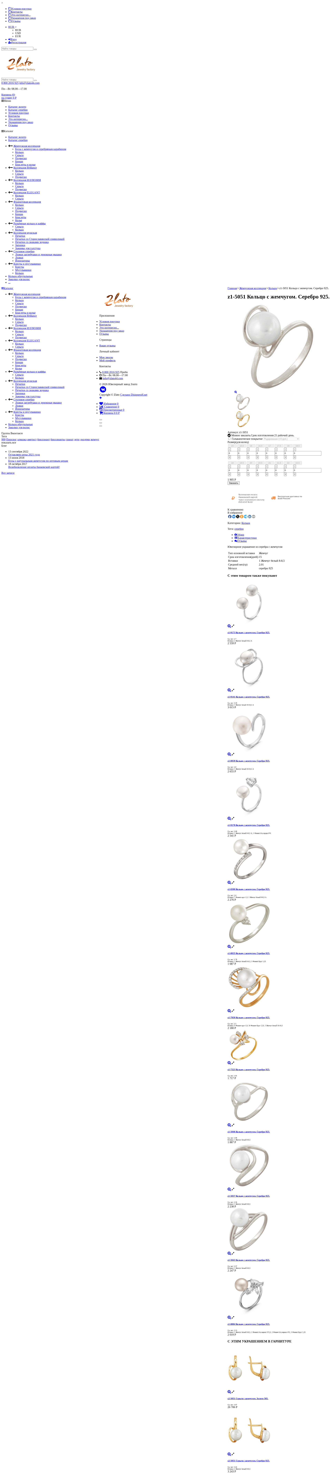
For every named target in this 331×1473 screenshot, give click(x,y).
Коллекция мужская (25, 232)
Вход (14, 39)
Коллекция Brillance (25, 167)
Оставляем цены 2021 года (24, 454)
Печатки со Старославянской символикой (39, 239)
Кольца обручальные (20, 276)
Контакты (17, 11)
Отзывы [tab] (242, 540)
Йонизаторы (22, 260)
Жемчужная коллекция (26, 146)
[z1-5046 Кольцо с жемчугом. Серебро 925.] (279, 1102)
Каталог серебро (18, 109)
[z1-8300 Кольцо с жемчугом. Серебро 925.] (279, 859)
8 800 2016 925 (10, 82)
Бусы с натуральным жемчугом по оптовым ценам (38, 460)
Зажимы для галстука (27, 248)
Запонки (20, 245)
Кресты (19, 266)
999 (3, 439)
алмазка (22, 439)
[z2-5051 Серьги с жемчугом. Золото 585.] (279, 1368)
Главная (232, 288)
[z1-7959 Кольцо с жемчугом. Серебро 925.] (279, 987)
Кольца (19, 152)
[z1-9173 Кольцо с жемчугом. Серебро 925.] (279, 602)
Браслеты (20, 217)
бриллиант (43, 439)
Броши (19, 161)
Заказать (233, 483)
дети (76, 439)
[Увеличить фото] (229, 625)
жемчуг (95, 439)
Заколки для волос (19, 279)
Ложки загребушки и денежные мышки (38, 254)
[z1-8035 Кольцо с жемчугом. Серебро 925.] (279, 923)
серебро (239, 528)
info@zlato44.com (29, 82)
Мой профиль (107, 360)
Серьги (19, 155)
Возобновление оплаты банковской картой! (34, 467)
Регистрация (18, 42)
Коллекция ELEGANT (26, 192)
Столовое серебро (23, 251)
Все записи (7, 472)
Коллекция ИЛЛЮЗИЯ (27, 180)
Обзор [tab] (240, 534)
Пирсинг (11, 439)
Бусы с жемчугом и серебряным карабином (40, 149)
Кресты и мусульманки (27, 263)
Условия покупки (21, 8)
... (9, 282)
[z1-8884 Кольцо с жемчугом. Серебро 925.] (279, 1294)
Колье (18, 220)
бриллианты (58, 439)
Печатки (20, 235)
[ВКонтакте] (103, 389)
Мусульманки (23, 270)
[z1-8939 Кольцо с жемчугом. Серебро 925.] (279, 731)
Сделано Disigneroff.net (133, 394)
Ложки (19, 257)
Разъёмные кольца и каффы (29, 223)
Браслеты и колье (25, 164)
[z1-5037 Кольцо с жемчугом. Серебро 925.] (279, 1166)
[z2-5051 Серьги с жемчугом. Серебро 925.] (279, 1431)
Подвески (21, 158)
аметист (32, 439)
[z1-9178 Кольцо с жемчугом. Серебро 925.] (279, 795)
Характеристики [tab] (247, 537)
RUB (11, 26)
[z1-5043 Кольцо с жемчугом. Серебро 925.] (279, 1230)
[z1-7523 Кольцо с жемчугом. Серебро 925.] (279, 1045)
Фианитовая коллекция (27, 201)
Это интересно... (21, 14)
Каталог (8, 288)
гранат (69, 439)
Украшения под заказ (23, 18)
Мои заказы (106, 357)
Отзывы (16, 21)
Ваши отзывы (107, 345)
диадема (85, 439)
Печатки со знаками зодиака (32, 242)
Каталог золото (17, 106)
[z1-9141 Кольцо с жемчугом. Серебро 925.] (279, 667)
